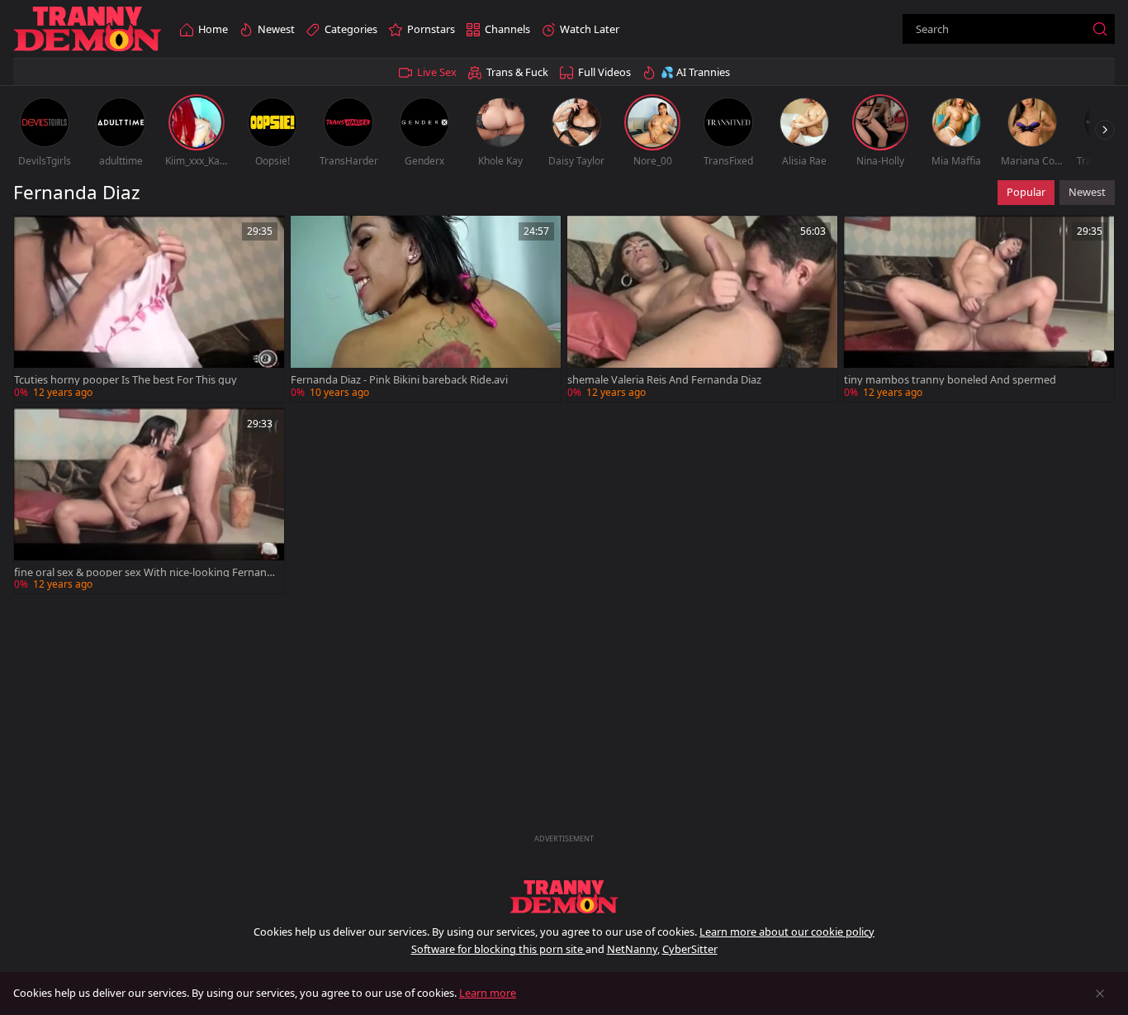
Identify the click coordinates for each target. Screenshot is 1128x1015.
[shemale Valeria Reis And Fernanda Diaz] (702, 309)
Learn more (487, 992)
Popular (1026, 191)
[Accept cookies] (1100, 993)
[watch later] (34, 235)
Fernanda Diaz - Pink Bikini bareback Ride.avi (399, 379)
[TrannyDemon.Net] (87, 29)
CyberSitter (690, 948)
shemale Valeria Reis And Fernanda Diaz (664, 379)
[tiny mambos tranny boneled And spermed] (979, 309)
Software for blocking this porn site (498, 948)
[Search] (1100, 29)
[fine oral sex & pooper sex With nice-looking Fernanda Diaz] (149, 501)
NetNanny (632, 948)
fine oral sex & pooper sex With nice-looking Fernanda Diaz (143, 572)
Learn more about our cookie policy (786, 931)
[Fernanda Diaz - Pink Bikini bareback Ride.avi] (426, 309)
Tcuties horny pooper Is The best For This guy (125, 379)
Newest (1087, 191)
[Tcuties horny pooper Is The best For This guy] (149, 309)
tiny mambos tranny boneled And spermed (950, 379)
